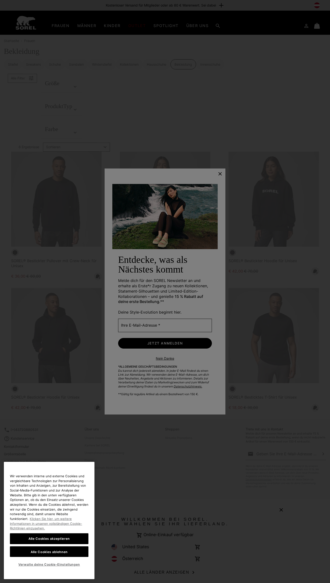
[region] (49, 520)
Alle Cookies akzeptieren (49, 539)
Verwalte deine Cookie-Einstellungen (49, 564)
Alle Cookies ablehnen (49, 552)
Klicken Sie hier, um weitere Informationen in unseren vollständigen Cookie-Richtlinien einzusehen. (46, 523)
